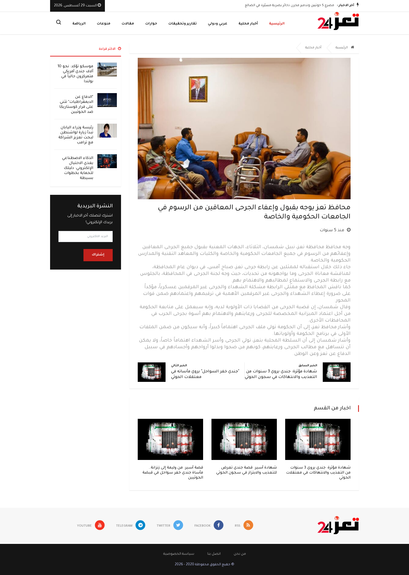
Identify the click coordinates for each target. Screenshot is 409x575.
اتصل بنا (214, 554)
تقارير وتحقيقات (182, 24)
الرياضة (79, 24)
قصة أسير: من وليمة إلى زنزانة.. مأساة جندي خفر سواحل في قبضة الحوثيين (172, 473)
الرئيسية (277, 24)
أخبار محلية (248, 24)
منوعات (103, 24)
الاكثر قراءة (107, 49)
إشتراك (98, 255)
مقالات (128, 24)
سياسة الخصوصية (178, 554)
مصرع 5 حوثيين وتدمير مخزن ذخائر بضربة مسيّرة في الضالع (289, 6)
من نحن (240, 554)
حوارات (151, 24)
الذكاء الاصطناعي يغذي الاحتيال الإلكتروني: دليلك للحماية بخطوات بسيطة (77, 168)
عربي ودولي (217, 24)
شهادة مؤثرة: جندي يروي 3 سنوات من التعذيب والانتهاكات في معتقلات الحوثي (318, 473)
